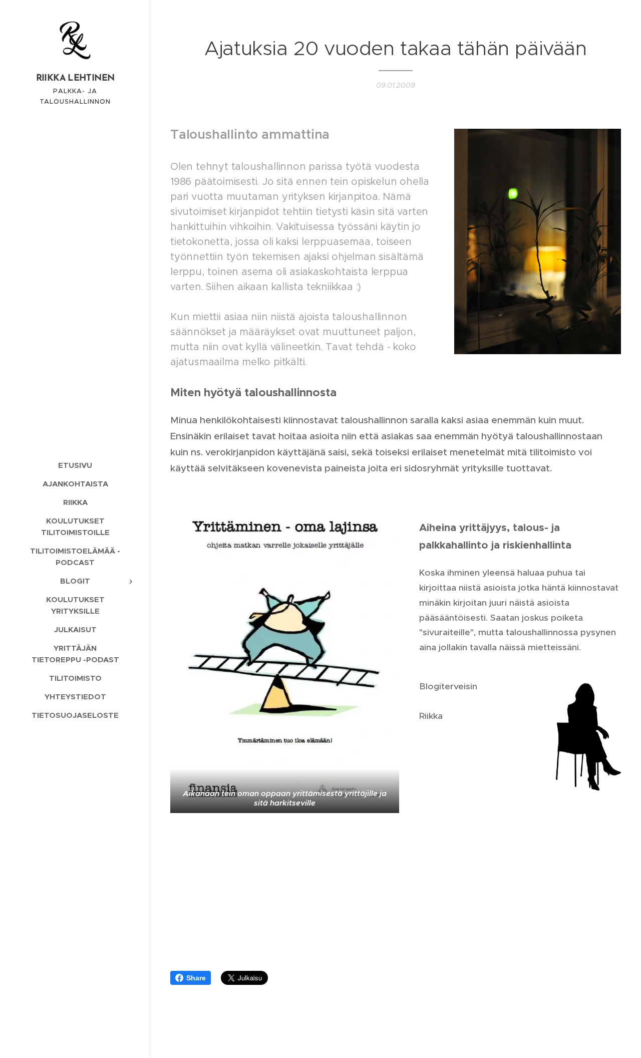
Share (196, 978)
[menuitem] (75, 465)
